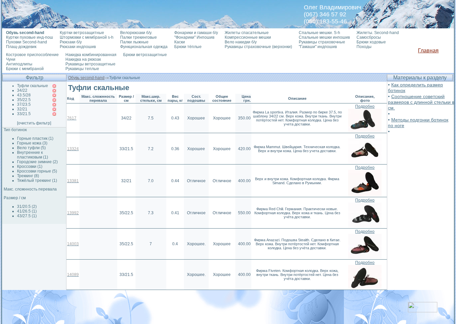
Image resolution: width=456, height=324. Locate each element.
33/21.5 (24, 113)
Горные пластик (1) (35, 138)
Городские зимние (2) (37, 161)
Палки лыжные (134, 42)
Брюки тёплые (188, 46)
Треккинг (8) (28, 176)
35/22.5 (24, 99)
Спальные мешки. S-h (319, 32)
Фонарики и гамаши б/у (196, 32)
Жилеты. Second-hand (378, 32)
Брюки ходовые (371, 42)
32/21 (22, 109)
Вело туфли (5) (31, 147)
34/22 (22, 90)
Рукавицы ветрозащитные (90, 64)
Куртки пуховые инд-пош (29, 37)
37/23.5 (24, 104)
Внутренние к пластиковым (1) (32, 154)
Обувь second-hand (86, 77)
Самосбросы (369, 37)
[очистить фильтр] (34, 123)
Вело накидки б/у (241, 42)
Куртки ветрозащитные (82, 32)
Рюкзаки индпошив (78, 46)
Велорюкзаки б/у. (136, 32)
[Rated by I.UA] (422, 310)
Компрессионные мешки (248, 37)
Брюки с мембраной (25, 68)
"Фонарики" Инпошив (194, 37)
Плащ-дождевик (21, 46)
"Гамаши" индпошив (318, 46)
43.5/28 (24, 95)
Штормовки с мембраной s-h (86, 37)
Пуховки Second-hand (26, 42)
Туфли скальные (32, 85)
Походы (364, 46)
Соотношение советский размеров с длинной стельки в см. (421, 102)
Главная (428, 50)
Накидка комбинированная (91, 54)
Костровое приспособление (32, 54)
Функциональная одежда (144, 46)
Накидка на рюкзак (83, 59)
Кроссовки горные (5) (37, 171)
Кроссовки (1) (29, 166)
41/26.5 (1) (27, 211)
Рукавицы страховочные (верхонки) (258, 46)
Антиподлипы (19, 64)
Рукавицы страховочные (322, 42)
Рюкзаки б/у (71, 42)
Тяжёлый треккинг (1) (37, 180)
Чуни (10, 59)
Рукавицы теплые (82, 68)
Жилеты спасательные (247, 32)
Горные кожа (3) (32, 143)
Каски (179, 42)
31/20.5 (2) (27, 206)
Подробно (365, 106)
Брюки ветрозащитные (145, 54)
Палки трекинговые (138, 37)
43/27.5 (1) (27, 216)
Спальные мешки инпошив (324, 37)
